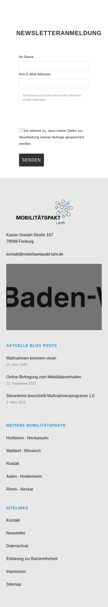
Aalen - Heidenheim (24, 476)
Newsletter (15, 533)
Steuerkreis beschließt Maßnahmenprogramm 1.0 (50, 396)
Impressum (16, 571)
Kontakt (13, 520)
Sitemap (13, 584)
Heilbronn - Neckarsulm (27, 438)
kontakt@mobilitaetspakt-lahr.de (34, 254)
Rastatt (12, 463)
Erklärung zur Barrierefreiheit (32, 559)
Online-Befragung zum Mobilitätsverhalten (43, 377)
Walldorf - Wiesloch (23, 451)
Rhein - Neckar (19, 489)
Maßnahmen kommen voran (31, 358)
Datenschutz (17, 546)
